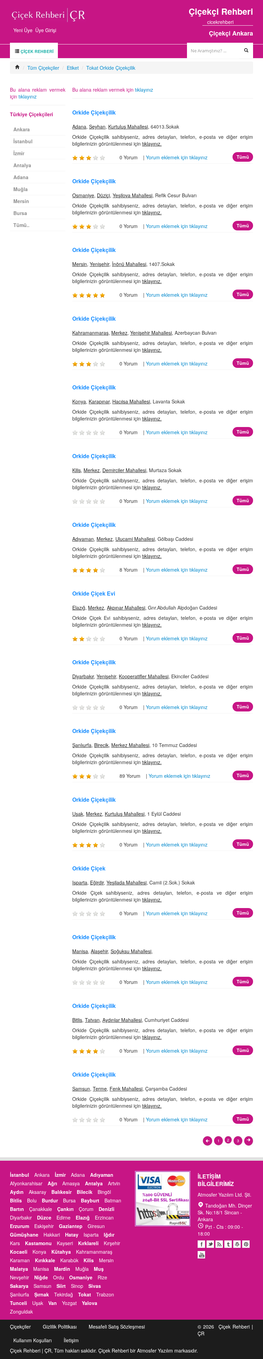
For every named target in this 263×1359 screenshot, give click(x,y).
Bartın (17, 1208)
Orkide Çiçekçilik (94, 112)
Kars (15, 1243)
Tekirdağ (63, 1294)
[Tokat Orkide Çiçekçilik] (207, 1141)
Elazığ (78, 607)
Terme (100, 1088)
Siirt (61, 1285)
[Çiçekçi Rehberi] (17, 67)
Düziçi (103, 195)
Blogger (219, 1244)
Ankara (21, 129)
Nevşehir (19, 1277)
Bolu (32, 1200)
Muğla (20, 189)
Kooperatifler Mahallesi (143, 676)
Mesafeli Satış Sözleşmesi (117, 1326)
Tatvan (92, 1019)
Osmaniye (83, 195)
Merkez (119, 332)
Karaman (20, 1260)
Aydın (17, 1191)
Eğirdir (97, 882)
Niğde (41, 1277)
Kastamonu (38, 1243)
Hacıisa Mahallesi (131, 401)
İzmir (18, 153)
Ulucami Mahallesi (135, 538)
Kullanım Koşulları (32, 1340)
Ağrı (52, 1183)
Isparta (79, 882)
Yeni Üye (23, 30)
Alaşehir (99, 951)
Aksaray (37, 1191)
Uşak (77, 813)
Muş (99, 1268)
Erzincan (104, 1217)
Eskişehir (44, 1226)
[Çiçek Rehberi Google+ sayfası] (244, 21)
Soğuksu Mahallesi (131, 951)
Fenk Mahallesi (126, 1088)
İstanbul (23, 141)
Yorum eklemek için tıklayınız (177, 157)
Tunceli (18, 1303)
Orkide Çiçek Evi (93, 593)
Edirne (64, 1217)
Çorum (86, 1208)
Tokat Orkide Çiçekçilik (110, 67)
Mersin (79, 264)
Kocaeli (18, 1251)
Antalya (22, 165)
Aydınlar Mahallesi (122, 1019)
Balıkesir (61, 1191)
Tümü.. (21, 225)
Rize (102, 1277)
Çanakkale (40, 1208)
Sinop (77, 1285)
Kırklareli (88, 1243)
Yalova (89, 1303)
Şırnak (41, 1294)
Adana (79, 126)
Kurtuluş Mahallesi (128, 126)
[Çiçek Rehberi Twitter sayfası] (238, 21)
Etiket (73, 67)
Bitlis (77, 1019)
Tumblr (228, 1244)
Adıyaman (83, 538)
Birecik (101, 745)
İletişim (71, 1340)
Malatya (19, 1268)
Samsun (81, 1088)
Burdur (50, 1200)
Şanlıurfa (81, 745)
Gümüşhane (24, 1234)
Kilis (76, 470)
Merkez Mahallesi (130, 745)
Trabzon (105, 1294)
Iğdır (109, 1234)
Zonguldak (21, 1311)
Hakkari (51, 1234)
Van (52, 1303)
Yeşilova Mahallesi (132, 195)
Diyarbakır (83, 676)
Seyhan (97, 126)
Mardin (62, 1268)
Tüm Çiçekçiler (43, 67)
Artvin (114, 1183)
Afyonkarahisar (26, 1183)
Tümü (243, 157)
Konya (79, 401)
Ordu (58, 1277)
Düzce (44, 1217)
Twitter (210, 1244)
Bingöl (104, 1191)
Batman (112, 1200)
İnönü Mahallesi (129, 264)
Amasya (71, 1183)
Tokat (84, 1294)
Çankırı (65, 1208)
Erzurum (19, 1226)
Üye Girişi (45, 30)
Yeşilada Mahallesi (127, 882)
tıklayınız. (152, 143)
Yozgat (69, 1303)
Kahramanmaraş (90, 332)
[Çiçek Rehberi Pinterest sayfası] (250, 21)
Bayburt (90, 1200)
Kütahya (61, 1251)
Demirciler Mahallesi (124, 470)
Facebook (201, 1244)
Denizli (106, 1208)
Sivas (94, 1285)
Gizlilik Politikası (60, 1326)
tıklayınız (144, 89)
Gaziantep (71, 1226)
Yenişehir (99, 264)
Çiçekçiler (20, 1326)
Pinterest (245, 1244)
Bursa (20, 213)
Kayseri (65, 1243)
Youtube (237, 1244)
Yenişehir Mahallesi (151, 332)
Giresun (96, 1226)
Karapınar (99, 401)
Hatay (71, 1234)
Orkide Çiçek (88, 868)
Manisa (80, 951)
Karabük (69, 1260)
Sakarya (19, 1285)
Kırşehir (112, 1243)
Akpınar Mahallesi (126, 607)
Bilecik (84, 1191)
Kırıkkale (45, 1260)
